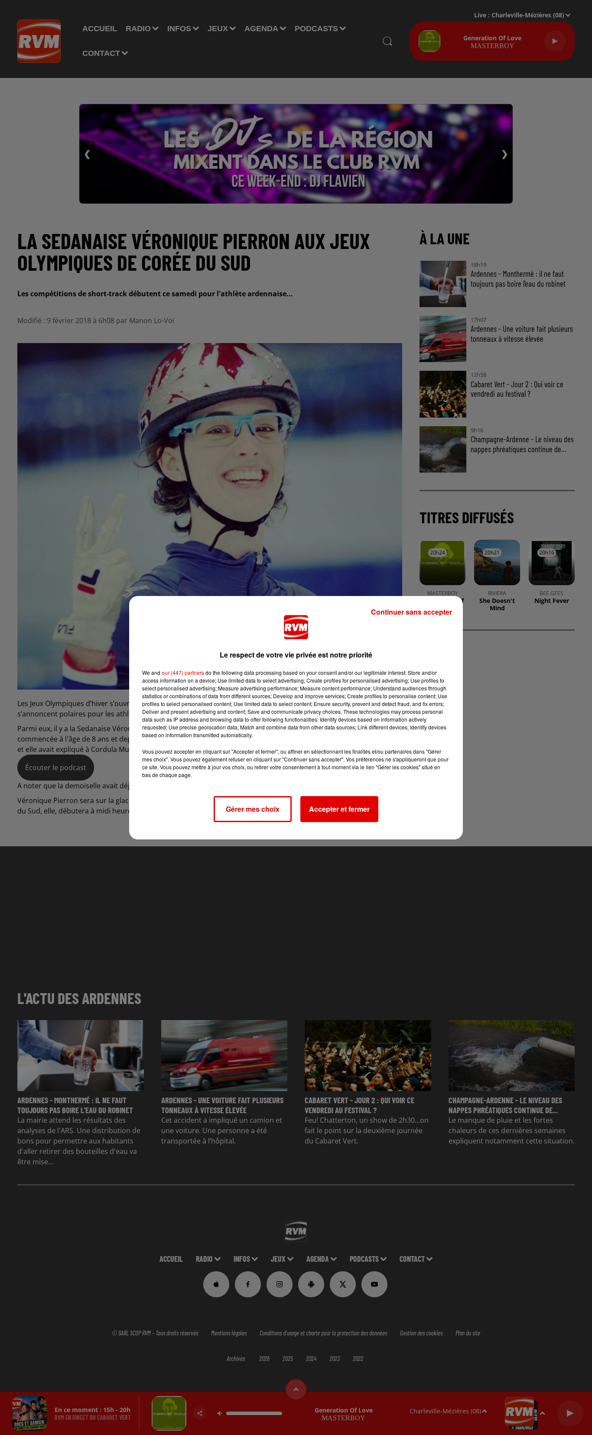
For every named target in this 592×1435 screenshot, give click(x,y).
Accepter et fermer (339, 809)
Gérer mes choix (253, 809)
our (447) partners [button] (183, 672)
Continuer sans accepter (411, 612)
